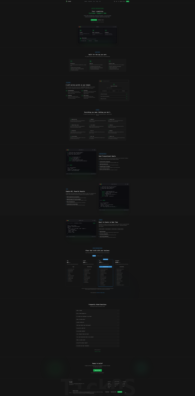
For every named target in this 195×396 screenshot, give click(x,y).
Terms (123, 386)
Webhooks (109, 386)
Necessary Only (113, 391)
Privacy (124, 384)
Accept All (120, 391)
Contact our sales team (100, 292)
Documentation (117, 383)
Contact (124, 383)
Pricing (97, 1)
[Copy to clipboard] (94, 150)
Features (85, 1)
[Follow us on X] (118, 1)
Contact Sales (122, 266)
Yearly (99, 255)
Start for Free (97, 370)
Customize (107, 391)
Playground (116, 384)
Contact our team (97, 351)
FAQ (100, 1)
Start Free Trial (89, 266)
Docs (94, 1)
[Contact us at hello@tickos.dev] (114, 1)
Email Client (123, 1)
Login (127, 1)
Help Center (90, 1)
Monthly (94, 255)
